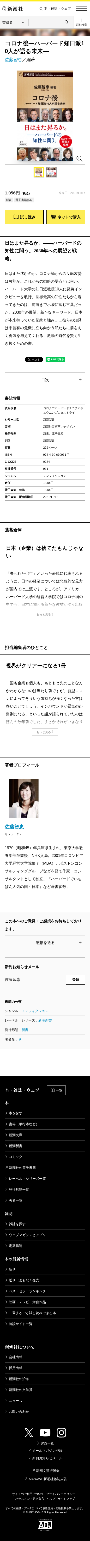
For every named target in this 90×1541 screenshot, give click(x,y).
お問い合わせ (19, 1411)
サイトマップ (66, 1499)
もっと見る (43, 614)
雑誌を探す (17, 1224)
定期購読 (15, 1246)
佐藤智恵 (13, 59)
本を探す (15, 1113)
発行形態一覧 (19, 1189)
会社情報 (15, 1357)
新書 (25, 1030)
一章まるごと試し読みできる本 (32, 1313)
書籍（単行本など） (24, 1124)
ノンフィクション (35, 1011)
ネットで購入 (69, 217)
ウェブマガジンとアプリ (27, 1235)
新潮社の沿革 (19, 1379)
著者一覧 (15, 1200)
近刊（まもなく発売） (25, 1280)
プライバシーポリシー (60, 1494)
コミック (15, 1157)
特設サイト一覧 (20, 1324)
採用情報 (15, 1368)
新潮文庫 (15, 1135)
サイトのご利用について (28, 1494)
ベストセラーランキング (27, 1291)
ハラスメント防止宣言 (29, 1499)
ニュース (15, 1401)
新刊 (12, 1269)
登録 (75, 980)
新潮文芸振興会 (48, 1471)
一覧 (59, 1090)
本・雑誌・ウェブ (57, 8)
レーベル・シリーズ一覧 (27, 1179)
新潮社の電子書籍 (22, 1168)
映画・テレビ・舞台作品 (27, 1302)
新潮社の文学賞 (20, 1390)
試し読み (28, 217)
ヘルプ (51, 1499)
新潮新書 (45, 1020)
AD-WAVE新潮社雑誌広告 (48, 1479)
